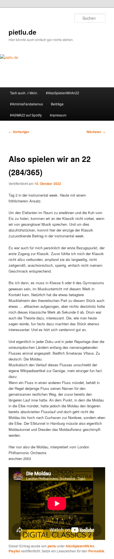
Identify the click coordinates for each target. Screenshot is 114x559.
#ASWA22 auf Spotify (26, 115)
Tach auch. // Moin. (24, 92)
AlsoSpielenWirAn (80, 545)
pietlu (52, 545)
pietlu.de (22, 32)
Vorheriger (19, 131)
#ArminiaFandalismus (26, 103)
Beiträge (57, 103)
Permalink (96, 550)
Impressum (58, 115)
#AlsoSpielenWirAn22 (62, 92)
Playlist (14, 550)
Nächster (96, 131)
